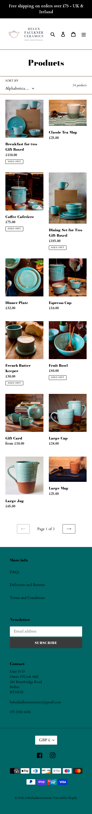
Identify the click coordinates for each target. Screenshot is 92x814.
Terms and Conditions (27, 597)
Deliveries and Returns (27, 584)
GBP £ (44, 740)
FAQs (14, 572)
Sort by (11, 81)
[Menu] (84, 34)
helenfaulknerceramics (38, 798)
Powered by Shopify (65, 798)
